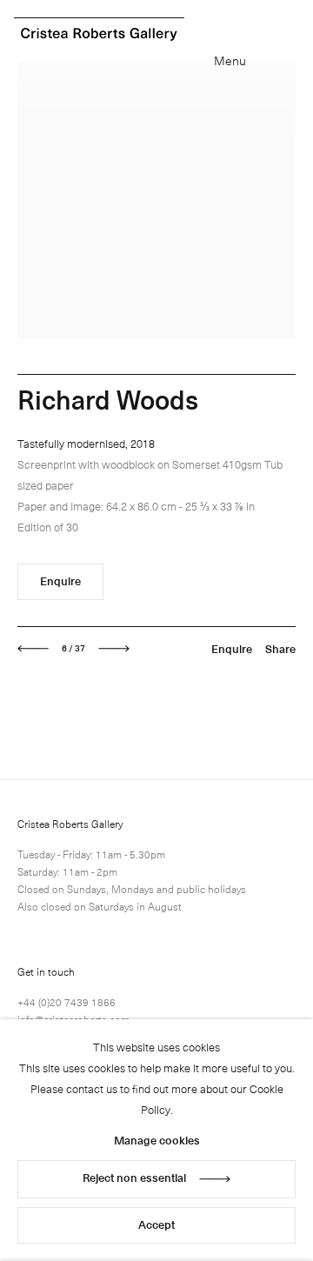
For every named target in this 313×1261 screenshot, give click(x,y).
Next (114, 648)
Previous (33, 648)
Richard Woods (107, 398)
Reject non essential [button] (134, 1177)
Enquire (60, 580)
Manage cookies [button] (157, 1139)
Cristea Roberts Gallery (99, 34)
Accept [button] (156, 1224)
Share (280, 648)
